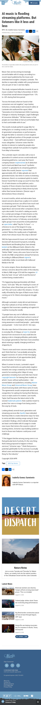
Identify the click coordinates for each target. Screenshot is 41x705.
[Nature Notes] (20, 551)
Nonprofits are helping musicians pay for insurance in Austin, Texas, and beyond (26, 627)
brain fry (26, 332)
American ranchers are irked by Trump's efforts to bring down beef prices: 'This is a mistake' (26, 590)
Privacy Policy (8, 687)
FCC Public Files (8, 685)
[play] (3, 701)
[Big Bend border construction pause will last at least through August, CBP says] (8, 616)
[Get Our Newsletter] (20, 516)
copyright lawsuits (9, 377)
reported (25, 170)
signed (27, 257)
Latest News (7, 584)
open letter (8, 224)
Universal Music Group (23, 385)
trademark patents (15, 401)
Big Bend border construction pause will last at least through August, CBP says (27, 615)
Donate (35, 3)
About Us (6, 681)
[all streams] (38, 702)
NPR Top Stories (13, 463)
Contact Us (7, 682)
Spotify (22, 413)
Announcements (9, 684)
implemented (20, 163)
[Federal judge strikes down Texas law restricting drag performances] (8, 604)
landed (4, 247)
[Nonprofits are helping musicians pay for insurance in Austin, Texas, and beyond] (8, 628)
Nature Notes (20, 567)
